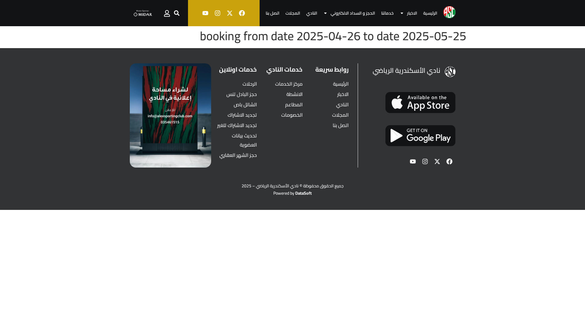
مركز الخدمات (289, 83)
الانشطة (294, 94)
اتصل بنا (272, 13)
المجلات (292, 13)
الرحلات (250, 83)
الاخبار (412, 13)
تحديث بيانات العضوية (244, 140)
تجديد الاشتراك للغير (237, 125)
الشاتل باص (245, 104)
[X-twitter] (230, 13)
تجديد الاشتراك (242, 114)
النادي (311, 13)
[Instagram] (217, 13)
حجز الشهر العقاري (238, 155)
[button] (177, 13)
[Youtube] (205, 13)
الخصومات (292, 114)
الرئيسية (430, 13)
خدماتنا (387, 13)
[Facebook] (242, 13)
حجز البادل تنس (241, 94)
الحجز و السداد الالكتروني (353, 13)
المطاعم (294, 104)
